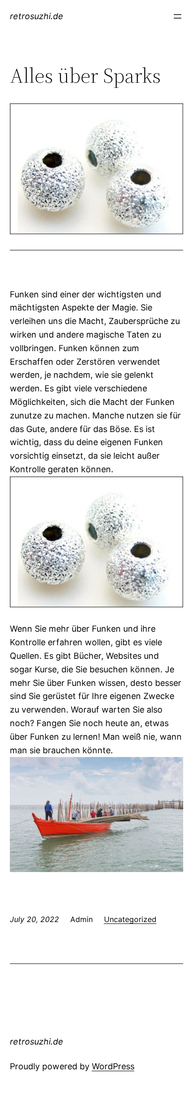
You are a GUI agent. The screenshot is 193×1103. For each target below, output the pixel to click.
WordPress (113, 1066)
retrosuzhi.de (36, 16)
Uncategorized (130, 919)
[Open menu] (177, 16)
